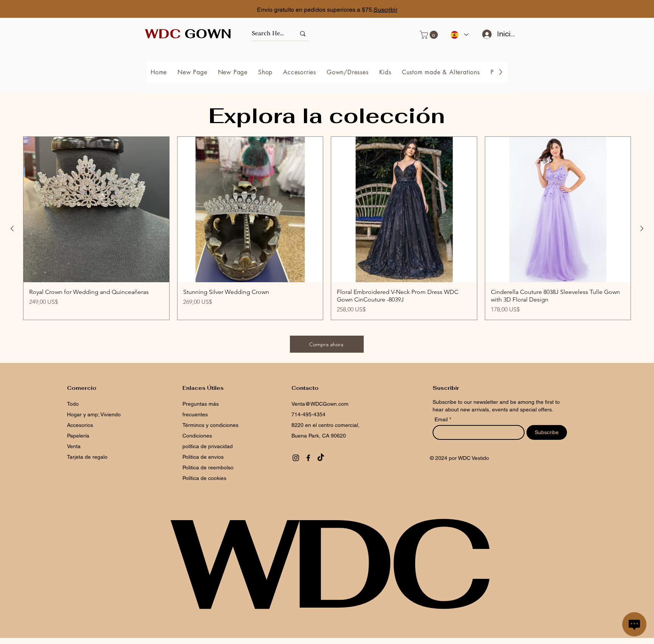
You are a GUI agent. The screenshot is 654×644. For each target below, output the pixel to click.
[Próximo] (614, 9)
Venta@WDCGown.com (320, 404)
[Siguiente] (641, 228)
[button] (430, 35)
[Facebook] (308, 457)
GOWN (188, 33)
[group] (327, 228)
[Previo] (40, 9)
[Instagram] (295, 457)
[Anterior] (12, 228)
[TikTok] (320, 457)
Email (441, 419)
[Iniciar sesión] (484, 34)
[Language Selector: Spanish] (459, 34)
